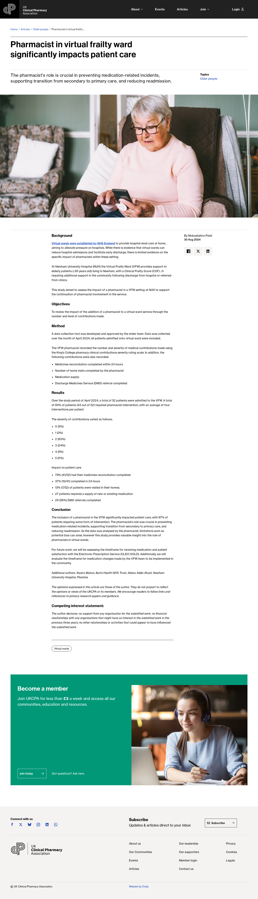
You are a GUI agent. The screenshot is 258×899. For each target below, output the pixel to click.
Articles (182, 9)
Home (14, 29)
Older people (40, 29)
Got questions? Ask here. (68, 773)
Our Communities (140, 852)
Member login (188, 860)
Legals (230, 860)
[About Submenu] (143, 9)
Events (160, 9)
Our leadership (188, 843)
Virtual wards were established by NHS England (83, 243)
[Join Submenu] (209, 9)
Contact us (186, 869)
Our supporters (189, 852)
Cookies (231, 852)
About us (135, 843)
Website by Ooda (138, 886)
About (135, 9)
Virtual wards (61, 648)
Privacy (231, 843)
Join (203, 9)
